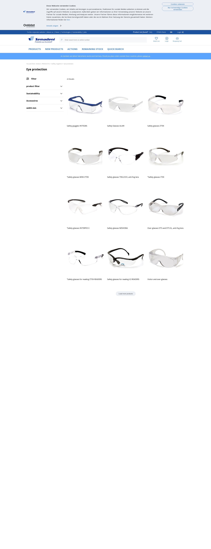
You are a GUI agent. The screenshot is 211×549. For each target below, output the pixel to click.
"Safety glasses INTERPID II (78, 228)
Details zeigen (52, 26)
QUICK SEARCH (115, 49)
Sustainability (77, 32)
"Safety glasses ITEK (155, 177)
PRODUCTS (35, 49)
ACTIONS (72, 49)
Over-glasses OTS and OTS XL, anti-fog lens (165, 228)
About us (50, 32)
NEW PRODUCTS (54, 49)
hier (68, 20)
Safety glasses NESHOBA (117, 228)
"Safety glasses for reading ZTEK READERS (84, 279)
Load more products (126, 294)
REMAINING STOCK (92, 49)
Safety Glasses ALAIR (115, 126)
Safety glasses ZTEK (155, 126)
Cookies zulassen (178, 4)
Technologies (66, 32)
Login (179, 32)
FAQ (150, 32)
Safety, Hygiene (56, 64)
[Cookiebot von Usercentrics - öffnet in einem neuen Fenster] (29, 25)
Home (38, 64)
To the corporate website (36, 32)
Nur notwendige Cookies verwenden (178, 8)
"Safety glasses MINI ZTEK (78, 177)
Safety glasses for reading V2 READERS (123, 279)
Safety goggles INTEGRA (77, 126)
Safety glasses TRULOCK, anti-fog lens (123, 177)
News (57, 32)
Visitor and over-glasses (157, 279)
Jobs (85, 32)
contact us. (146, 56)
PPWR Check (161, 32)
